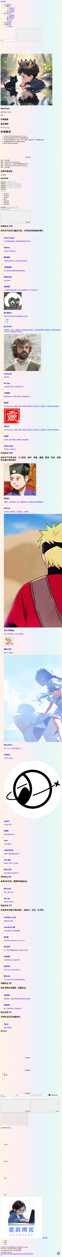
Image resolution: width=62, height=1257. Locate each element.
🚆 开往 (9, 21)
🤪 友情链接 (7, 22)
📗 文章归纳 (10, 11)
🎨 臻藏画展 (10, 17)
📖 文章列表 (7, 4)
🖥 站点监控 (10, 19)
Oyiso (26, 1247)
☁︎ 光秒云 (10, 26)
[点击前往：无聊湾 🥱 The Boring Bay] (1, 1255)
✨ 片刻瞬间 (10, 15)
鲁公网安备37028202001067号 (23, 1254)
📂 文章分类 (10, 10)
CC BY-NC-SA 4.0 (6, 1252)
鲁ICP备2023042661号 (7, 1254)
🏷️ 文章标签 (10, 8)
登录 (2, 115)
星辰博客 (3, 1)
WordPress (11, 1247)
